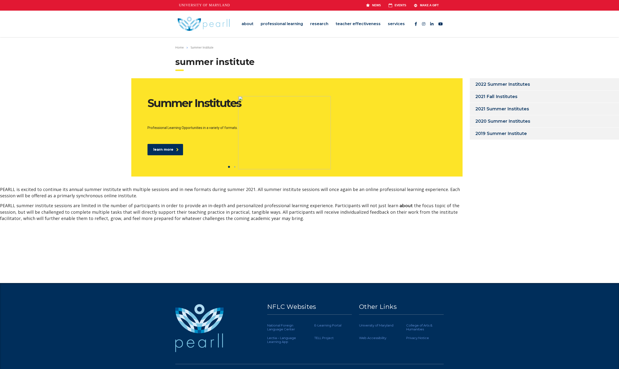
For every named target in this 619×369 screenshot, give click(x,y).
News (376, 5)
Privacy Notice (417, 338)
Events (400, 5)
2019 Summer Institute (501, 133)
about (247, 23)
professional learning (282, 23)
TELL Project (324, 338)
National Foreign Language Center (281, 327)
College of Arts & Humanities (419, 327)
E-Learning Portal (327, 325)
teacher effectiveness (358, 23)
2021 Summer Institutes (502, 109)
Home (179, 47)
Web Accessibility (372, 338)
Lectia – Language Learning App (281, 340)
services (396, 23)
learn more (163, 149)
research (319, 23)
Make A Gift (429, 5)
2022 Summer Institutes (502, 84)
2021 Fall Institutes (496, 96)
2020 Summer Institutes (502, 121)
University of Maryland (204, 5)
